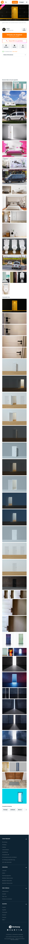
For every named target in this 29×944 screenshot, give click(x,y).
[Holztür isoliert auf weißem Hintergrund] (8, 717)
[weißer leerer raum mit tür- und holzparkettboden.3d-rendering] (10, 258)
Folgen (24, 30)
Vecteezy (4, 943)
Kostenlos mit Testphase (14, 35)
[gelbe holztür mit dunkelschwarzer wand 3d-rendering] (14, 358)
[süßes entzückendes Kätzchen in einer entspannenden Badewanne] (10, 183)
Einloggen (21, 2)
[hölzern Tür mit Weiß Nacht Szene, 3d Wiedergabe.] (14, 436)
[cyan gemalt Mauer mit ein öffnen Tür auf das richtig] (14, 894)
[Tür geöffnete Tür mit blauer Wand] (9, 94)
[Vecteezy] (2, 2)
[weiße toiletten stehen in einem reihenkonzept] (14, 288)
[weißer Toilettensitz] (6, 341)
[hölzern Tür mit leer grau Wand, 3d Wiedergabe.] (14, 503)
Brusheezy (4, 940)
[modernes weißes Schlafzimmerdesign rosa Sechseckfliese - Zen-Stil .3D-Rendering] (14, 157)
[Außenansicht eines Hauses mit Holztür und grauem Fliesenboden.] (14, 879)
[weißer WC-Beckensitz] (6, 171)
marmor (20, 908)
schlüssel (12, 908)
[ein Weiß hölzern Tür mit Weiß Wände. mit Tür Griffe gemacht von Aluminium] (5, 647)
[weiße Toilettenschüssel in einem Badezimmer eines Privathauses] (10, 330)
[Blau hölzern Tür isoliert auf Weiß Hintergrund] (8, 701)
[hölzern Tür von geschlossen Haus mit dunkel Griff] (14, 371)
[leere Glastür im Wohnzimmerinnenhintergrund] (7, 85)
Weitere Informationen (8, 54)
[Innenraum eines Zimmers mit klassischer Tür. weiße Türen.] (5, 855)
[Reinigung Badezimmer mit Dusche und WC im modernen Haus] (6, 246)
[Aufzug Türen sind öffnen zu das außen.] (22, 714)
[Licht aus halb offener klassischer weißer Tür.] (14, 141)
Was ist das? (14, 51)
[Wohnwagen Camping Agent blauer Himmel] (14, 107)
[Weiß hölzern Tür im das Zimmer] (16, 714)
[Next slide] (23, 908)
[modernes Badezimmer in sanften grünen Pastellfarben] (6, 318)
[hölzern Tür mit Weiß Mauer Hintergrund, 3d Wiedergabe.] (14, 420)
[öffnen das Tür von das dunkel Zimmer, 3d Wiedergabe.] (8, 729)
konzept (5, 908)
